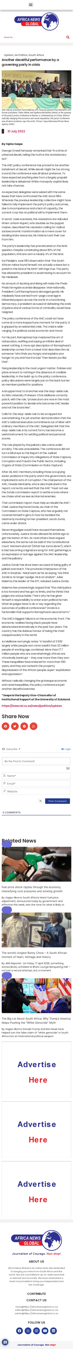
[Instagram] (36, 1330)
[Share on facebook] (5, 726)
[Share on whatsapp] (33, 726)
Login (67, 749)
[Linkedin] (53, 1330)
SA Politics (21, 55)
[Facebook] (19, 1330)
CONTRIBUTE (36, 1294)
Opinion (8, 55)
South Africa (36, 55)
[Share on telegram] (24, 726)
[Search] (68, 37)
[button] (31, 4)
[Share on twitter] (15, 726)
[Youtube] (45, 1330)
